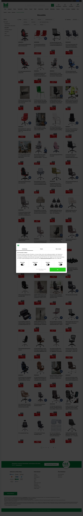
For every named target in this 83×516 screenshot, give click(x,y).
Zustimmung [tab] (24, 248)
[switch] (35, 265)
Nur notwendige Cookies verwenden (41, 270)
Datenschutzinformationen (46, 258)
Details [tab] (41, 248)
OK (57, 269)
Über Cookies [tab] (58, 248)
